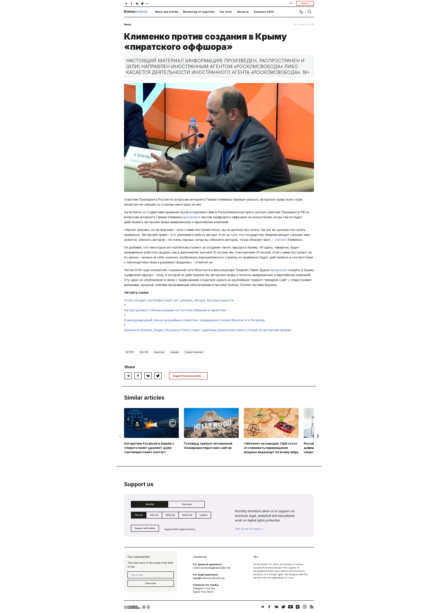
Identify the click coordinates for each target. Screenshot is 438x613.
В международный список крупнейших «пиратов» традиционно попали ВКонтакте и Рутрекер (194, 320)
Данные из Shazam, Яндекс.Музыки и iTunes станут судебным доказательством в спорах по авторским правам (207, 330)
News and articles (167, 11)
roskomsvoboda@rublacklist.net (212, 567)
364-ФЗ (144, 352)
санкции (174, 352)
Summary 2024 (264, 11)
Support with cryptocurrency (179, 529)
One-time (187, 504)
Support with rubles (145, 528)
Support (305, 3)
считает (281, 239)
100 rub (139, 515)
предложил (278, 270)
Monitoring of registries (199, 11)
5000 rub (187, 515)
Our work (226, 11)
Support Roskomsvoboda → (188, 375)
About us (243, 11)
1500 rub (170, 515)
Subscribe (150, 583)
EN (291, 3)
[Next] (317, 436)
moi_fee (210, 588)
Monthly (150, 504)
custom (203, 515)
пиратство (159, 352)
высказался (192, 217)
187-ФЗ (130, 352)
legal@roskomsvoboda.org (208, 578)
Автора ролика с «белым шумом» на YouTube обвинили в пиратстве (175, 310)
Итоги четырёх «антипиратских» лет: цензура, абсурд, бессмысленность (179, 300)
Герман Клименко (194, 352)
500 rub (154, 515)
